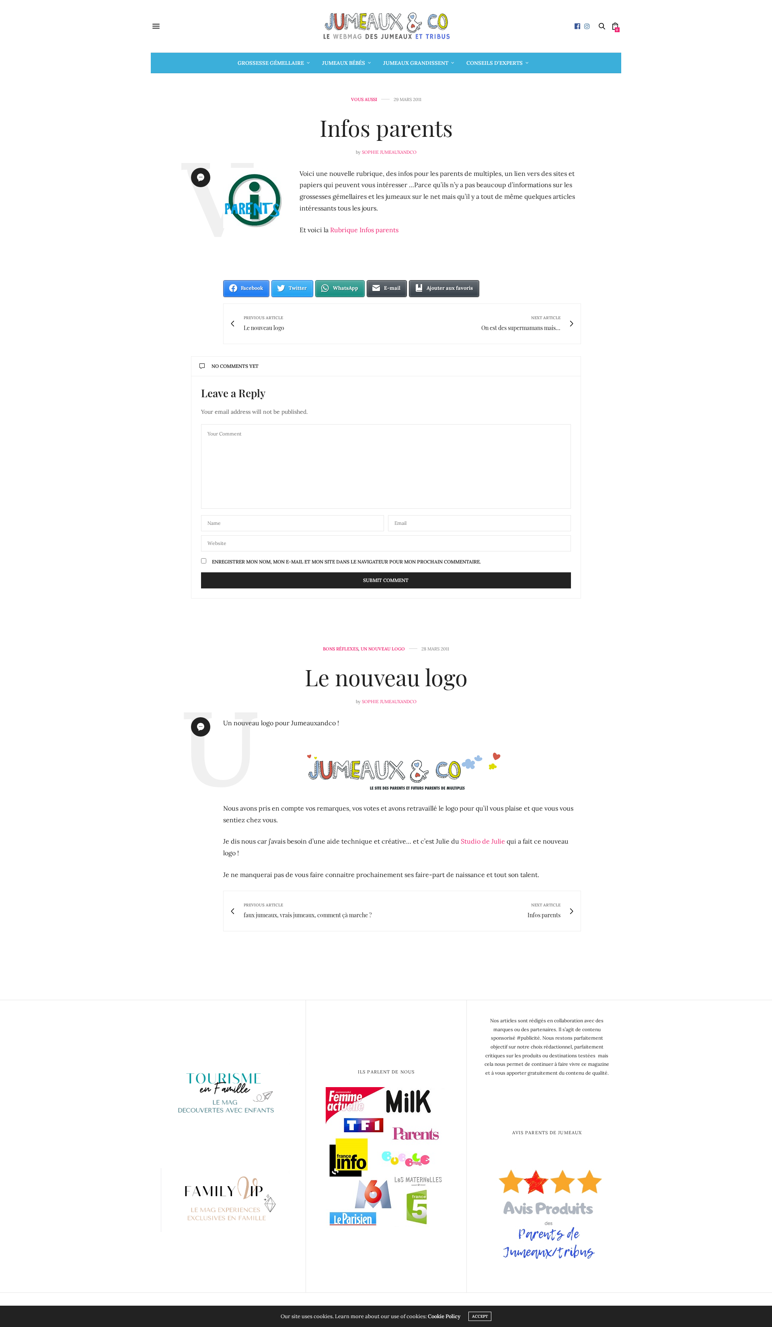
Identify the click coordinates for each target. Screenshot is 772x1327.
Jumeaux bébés (343, 63)
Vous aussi (364, 99)
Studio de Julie (483, 841)
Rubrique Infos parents (364, 230)
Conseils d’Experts (494, 63)
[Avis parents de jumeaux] (547, 1211)
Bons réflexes (340, 649)
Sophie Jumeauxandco (389, 152)
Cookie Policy (444, 1316)
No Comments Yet (235, 366)
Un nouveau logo (383, 649)
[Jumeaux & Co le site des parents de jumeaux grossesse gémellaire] (386, 26)
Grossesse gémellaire (271, 63)
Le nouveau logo (386, 677)
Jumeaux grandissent (415, 63)
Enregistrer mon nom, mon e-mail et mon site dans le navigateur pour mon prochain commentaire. (346, 561)
